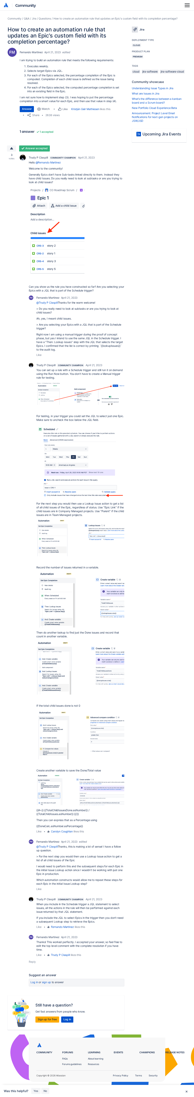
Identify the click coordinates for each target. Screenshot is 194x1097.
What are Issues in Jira (145, 93)
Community (25, 5)
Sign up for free (47, 1019)
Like (38, 354)
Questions (45, 18)
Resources (93, 1064)
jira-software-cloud (172, 71)
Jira (34, 18)
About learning (95, 1058)
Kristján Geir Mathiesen (85, 109)
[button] (56, 231)
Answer (27, 108)
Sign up (46, 982)
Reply (32, 961)
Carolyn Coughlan (62, 831)
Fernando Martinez (31, 52)
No (45, 1090)
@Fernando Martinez (48, 162)
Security (153, 1075)
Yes (36, 1090)
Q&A (26, 18)
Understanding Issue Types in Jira (152, 88)
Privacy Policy (120, 1075)
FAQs (65, 1058)
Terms (138, 1075)
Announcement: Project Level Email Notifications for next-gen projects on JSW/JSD (155, 117)
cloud (136, 71)
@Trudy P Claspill (47, 302)
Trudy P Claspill (38, 157)
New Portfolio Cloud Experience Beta (154, 107)
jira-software (150, 71)
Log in (34, 982)
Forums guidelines (71, 1064)
